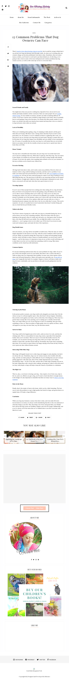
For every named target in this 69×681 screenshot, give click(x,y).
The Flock (47, 17)
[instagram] (9, 5)
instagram (19, 659)
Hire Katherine (24, 22)
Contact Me (37, 22)
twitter (42, 659)
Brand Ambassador (34, 17)
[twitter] (6, 5)
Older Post (39, 508)
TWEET (31, 417)
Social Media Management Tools (34, 671)
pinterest (30, 659)
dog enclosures (18, 123)
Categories (48, 22)
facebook (52, 659)
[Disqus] (34, 480)
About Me (21, 17)
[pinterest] (3, 9)
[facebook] (3, 5)
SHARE (22, 417)
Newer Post (30, 508)
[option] (13, 438)
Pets (34, 33)
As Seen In (57, 17)
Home (12, 17)
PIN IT (48, 417)
